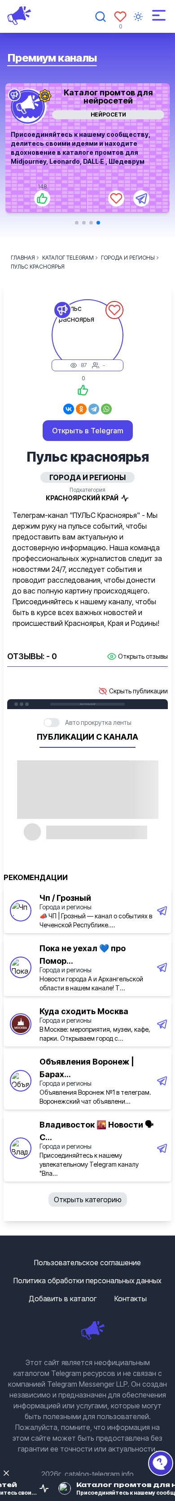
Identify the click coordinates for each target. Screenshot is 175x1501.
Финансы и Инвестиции (108, 114)
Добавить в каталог (62, 1298)
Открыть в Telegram (87, 430)
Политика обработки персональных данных (87, 1280)
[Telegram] (93, 409)
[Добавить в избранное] (116, 198)
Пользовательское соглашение (87, 1262)
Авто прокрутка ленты (98, 722)
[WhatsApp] (106, 409)
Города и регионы (65, 907)
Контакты (130, 1298)
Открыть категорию (88, 1199)
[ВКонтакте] (68, 409)
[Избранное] (120, 16)
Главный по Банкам (108, 92)
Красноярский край (82, 498)
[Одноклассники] (81, 409)
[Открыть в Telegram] (141, 198)
